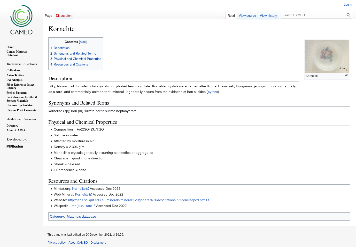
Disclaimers (98, 242)
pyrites (213, 92)
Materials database (81, 216)
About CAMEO (78, 242)
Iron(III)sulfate (81, 206)
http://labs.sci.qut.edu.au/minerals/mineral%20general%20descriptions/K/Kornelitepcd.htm (137, 200)
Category (57, 216)
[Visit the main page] (21, 19)
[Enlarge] (346, 75)
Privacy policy (56, 242)
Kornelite (79, 188)
